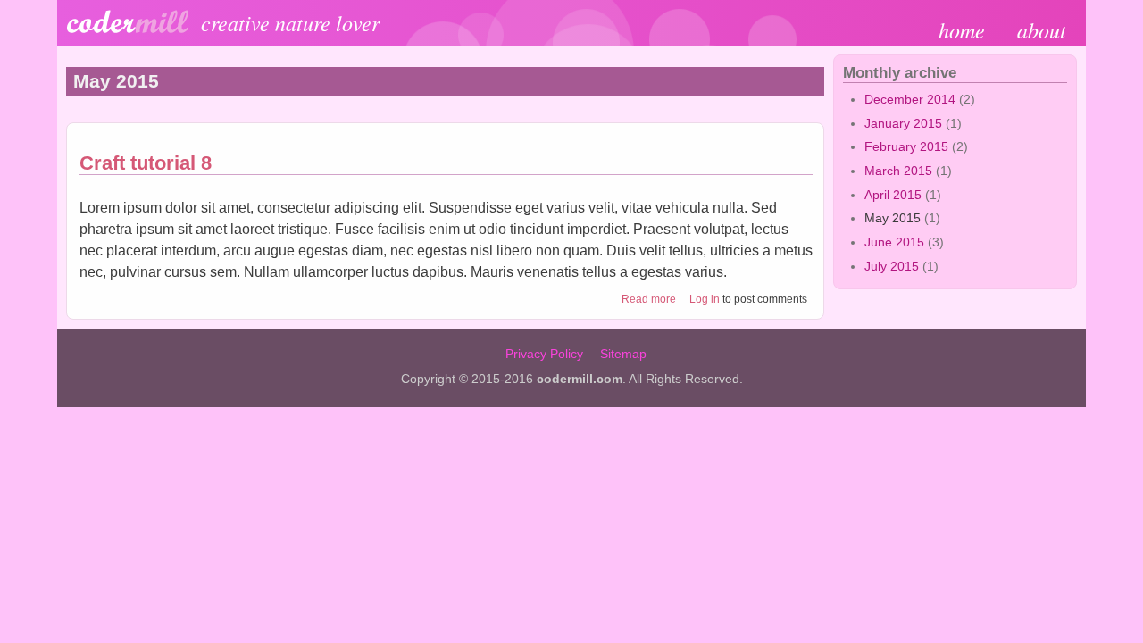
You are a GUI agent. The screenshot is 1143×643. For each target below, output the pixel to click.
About (1041, 29)
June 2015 (894, 242)
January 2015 (903, 123)
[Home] (127, 30)
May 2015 (892, 218)
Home (962, 29)
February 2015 (906, 146)
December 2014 (909, 99)
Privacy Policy (544, 354)
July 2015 (891, 266)
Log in (704, 299)
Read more (649, 299)
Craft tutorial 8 (145, 163)
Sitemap (623, 354)
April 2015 (893, 195)
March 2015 (898, 170)
